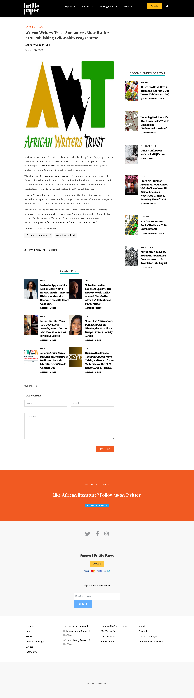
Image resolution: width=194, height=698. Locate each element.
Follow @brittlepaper (98, 505)
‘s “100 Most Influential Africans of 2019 (67, 222)
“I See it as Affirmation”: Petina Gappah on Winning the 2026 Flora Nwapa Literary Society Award (99, 328)
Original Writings (35, 641)
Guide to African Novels (151, 641)
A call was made (48, 165)
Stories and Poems (148, 146)
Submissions (108, 641)
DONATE (97, 563)
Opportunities (108, 636)
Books (29, 636)
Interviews (31, 651)
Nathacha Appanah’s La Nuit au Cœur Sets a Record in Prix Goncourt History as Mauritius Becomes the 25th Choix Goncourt (54, 294)
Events (29, 646)
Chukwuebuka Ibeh (35, 250)
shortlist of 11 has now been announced (50, 176)
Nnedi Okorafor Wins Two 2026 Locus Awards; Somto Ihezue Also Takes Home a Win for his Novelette (53, 328)
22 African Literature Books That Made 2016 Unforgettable (154, 225)
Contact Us (144, 631)
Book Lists (145, 217)
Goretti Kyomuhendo (66, 235)
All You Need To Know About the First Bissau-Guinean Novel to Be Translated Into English (154, 257)
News (143, 113)
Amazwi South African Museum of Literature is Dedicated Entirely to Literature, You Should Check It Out (54, 360)
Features (144, 82)
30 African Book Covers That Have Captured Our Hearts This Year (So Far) (155, 90)
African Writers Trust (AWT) (38, 235)
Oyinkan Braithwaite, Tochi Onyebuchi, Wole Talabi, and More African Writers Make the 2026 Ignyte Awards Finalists (99, 360)
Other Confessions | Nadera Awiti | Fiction (153, 152)
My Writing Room (110, 631)
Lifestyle (30, 626)
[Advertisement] (147, 43)
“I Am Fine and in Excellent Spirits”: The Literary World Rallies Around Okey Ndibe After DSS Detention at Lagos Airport (98, 294)
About (142, 626)
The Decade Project (148, 636)
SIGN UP (83, 604)
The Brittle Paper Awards (76, 626)
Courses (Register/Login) (114, 626)
